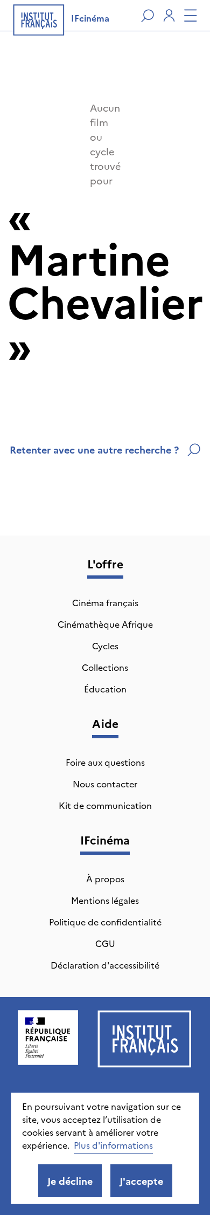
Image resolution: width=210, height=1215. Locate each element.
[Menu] (190, 15)
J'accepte (141, 1180)
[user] (169, 15)
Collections (105, 667)
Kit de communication (105, 805)
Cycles (105, 645)
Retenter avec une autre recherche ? (94, 449)
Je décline (70, 1180)
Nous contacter (105, 784)
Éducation (105, 689)
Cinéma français (105, 602)
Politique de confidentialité (105, 922)
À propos (105, 878)
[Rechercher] (147, 15)
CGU (105, 943)
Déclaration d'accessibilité (105, 965)
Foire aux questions (105, 762)
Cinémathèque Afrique (105, 624)
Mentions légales (105, 900)
